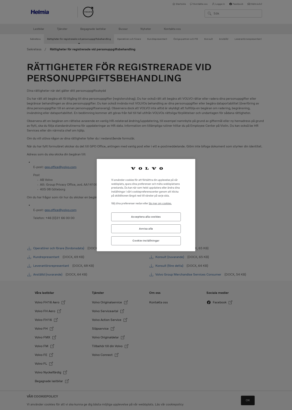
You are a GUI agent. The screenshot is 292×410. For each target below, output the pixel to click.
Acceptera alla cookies (146, 216)
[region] (146, 205)
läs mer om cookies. (160, 203)
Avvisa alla (146, 228)
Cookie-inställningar (145, 240)
